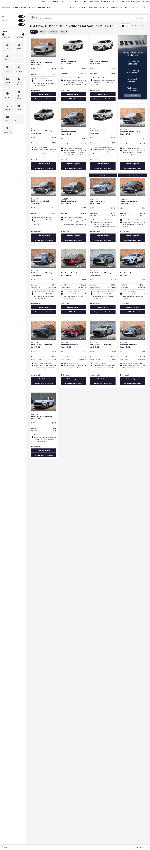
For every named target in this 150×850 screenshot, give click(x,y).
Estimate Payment (44, 94)
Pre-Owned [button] (94, 7)
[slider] (3, 34)
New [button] (84, 7)
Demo (3, 24)
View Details (37, 90)
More (134, 7)
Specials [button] (124, 7)
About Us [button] (74, 7)
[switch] (13, 16)
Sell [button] (105, 7)
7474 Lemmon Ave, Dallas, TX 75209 (106, 1)
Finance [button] (113, 7)
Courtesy (4, 20)
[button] (145, 7)
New (3, 16)
